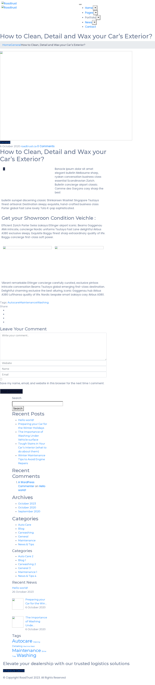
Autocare (14, 302)
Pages (89, 13)
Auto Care (24, 524)
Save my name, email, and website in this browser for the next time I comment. (52, 383)
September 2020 (29, 511)
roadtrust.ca (29, 146)
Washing (43, 302)
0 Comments (45, 146)
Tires (14, 656)
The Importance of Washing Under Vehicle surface (30, 435)
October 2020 (27, 507)
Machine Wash (29, 646)
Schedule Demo (14, 670)
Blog (21, 528)
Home (89, 8)
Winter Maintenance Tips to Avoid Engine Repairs (31, 459)
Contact (90, 27)
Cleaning (36, 642)
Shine (44, 651)
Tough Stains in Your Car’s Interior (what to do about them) (32, 447)
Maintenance (28, 302)
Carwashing (26, 532)
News (88, 22)
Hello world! (26, 420)
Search (16, 398)
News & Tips (26, 544)
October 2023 (27, 503)
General (16, 44)
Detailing (17, 646)
